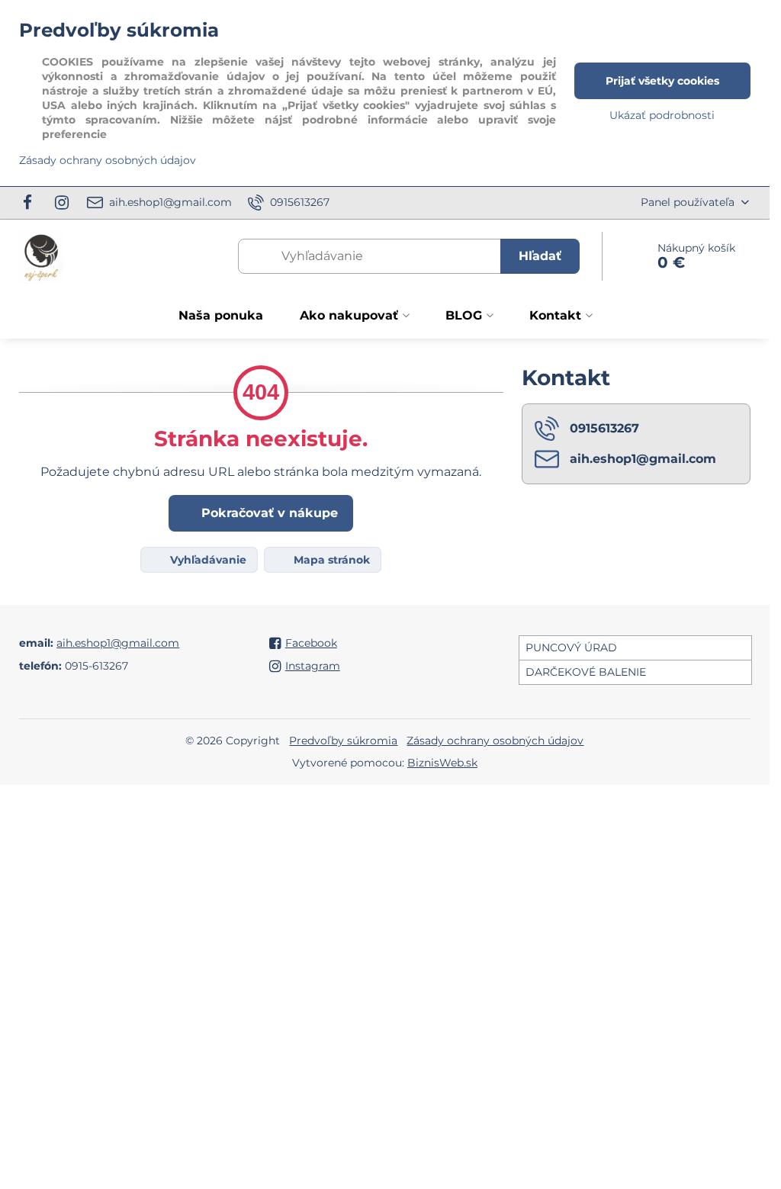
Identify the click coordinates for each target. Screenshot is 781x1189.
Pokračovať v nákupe (268, 513)
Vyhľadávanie (206, 560)
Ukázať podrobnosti (662, 115)
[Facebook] (31, 203)
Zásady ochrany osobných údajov (495, 740)
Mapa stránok (330, 560)
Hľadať (540, 256)
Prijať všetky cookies (662, 81)
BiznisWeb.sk (442, 763)
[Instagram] (61, 203)
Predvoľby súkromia (343, 740)
